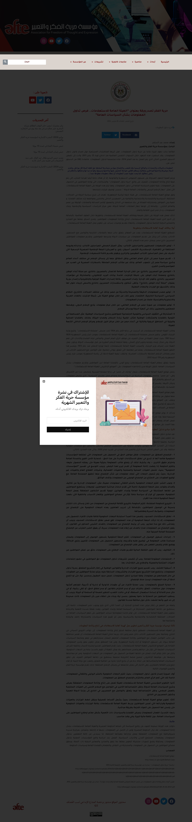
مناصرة (138, 62)
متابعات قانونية (119, 62)
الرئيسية (165, 62)
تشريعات (98, 62)
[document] (96, 411)
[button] (44, 381)
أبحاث (152, 62)
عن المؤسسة (79, 62)
